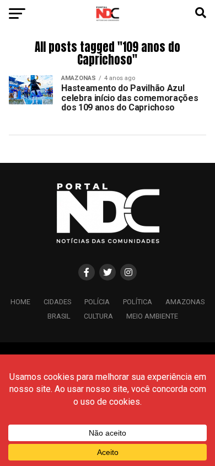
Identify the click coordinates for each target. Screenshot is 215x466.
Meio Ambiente (152, 316)
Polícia (97, 302)
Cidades (57, 302)
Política (137, 302)
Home (20, 302)
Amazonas (185, 302)
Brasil (59, 316)
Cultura (98, 316)
